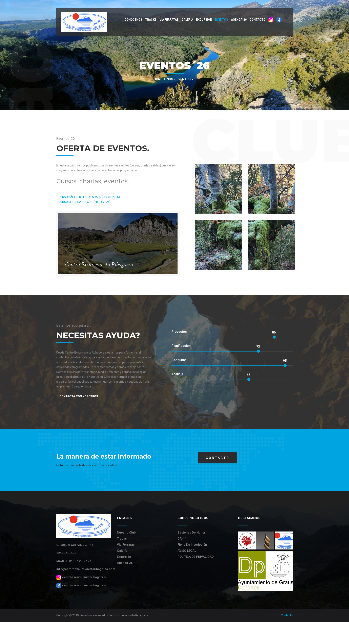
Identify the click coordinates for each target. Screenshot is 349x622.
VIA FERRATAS (169, 19)
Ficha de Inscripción (192, 544)
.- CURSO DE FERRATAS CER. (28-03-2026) (83, 201)
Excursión (204, 19)
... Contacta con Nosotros (77, 396)
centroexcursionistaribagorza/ (83, 577)
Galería (187, 19)
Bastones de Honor (191, 532)
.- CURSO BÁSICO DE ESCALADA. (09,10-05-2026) (88, 197)
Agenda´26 (239, 19)
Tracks (151, 19)
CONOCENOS (163, 79)
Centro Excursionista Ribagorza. (128, 615)
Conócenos (133, 19)
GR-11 (182, 538)
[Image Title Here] (247, 540)
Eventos (221, 19)
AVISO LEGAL (187, 551)
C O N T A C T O (217, 458)
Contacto (257, 19)
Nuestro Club (126, 532)
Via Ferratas (126, 544)
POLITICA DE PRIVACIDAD (196, 557)
